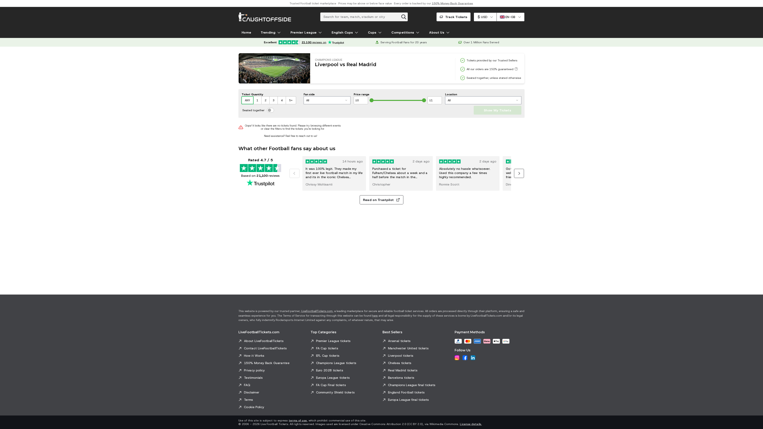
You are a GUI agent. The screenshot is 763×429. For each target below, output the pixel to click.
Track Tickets (456, 17)
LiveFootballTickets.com (317, 311)
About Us (436, 32)
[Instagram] (457, 357)
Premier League (303, 32)
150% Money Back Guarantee (452, 3)
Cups (372, 32)
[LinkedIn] (473, 357)
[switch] (270, 110)
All (307, 100)
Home (246, 32)
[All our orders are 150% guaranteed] (515, 69)
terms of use (298, 420)
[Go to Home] (264, 16)
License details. (471, 424)
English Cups (342, 32)
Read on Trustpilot (378, 200)
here (375, 315)
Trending (268, 32)
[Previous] (294, 173)
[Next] (519, 173)
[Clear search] (403, 17)
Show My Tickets (497, 110)
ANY (247, 100)
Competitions (402, 32)
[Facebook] (465, 357)
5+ (291, 100)
